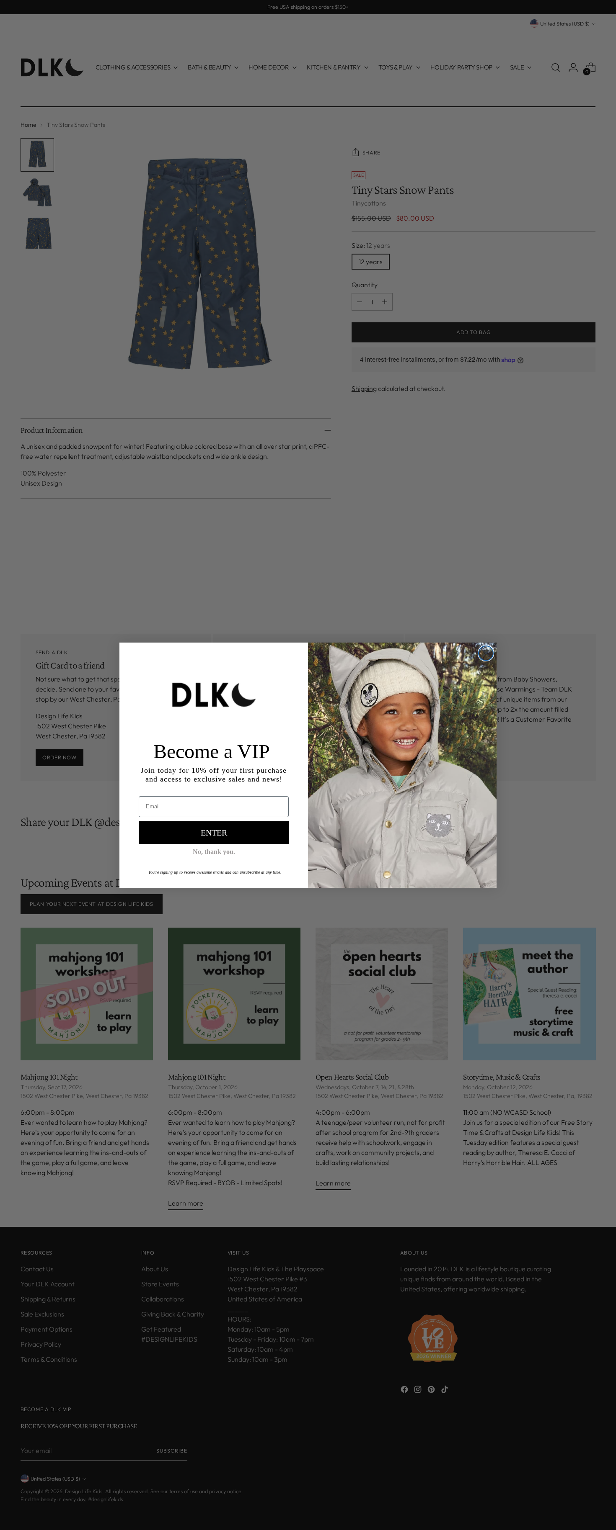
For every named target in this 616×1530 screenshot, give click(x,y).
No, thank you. (214, 851)
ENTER (214, 832)
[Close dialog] (486, 653)
